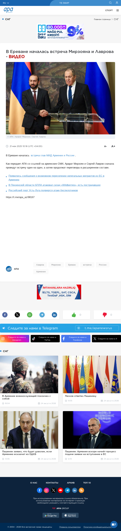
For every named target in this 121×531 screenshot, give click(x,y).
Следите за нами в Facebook (77, 338)
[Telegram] (67, 491)
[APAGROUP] (60, 508)
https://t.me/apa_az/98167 (20, 197)
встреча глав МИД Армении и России (52, 155)
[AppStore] (70, 515)
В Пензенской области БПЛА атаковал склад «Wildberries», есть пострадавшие (54, 185)
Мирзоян (56, 265)
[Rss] (81, 491)
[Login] (117, 2)
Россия (102, 265)
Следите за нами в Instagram (17, 338)
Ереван (72, 265)
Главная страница (102, 19)
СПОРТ (109, 10)
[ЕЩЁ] (117, 10)
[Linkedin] (74, 491)
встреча (87, 265)
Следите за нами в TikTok (47, 338)
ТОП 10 (87, 482)
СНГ (116, 19)
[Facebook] (39, 491)
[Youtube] (60, 491)
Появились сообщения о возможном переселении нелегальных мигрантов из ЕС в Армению (56, 177)
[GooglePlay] (50, 515)
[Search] (110, 3)
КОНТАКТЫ (52, 482)
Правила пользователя (70, 527)
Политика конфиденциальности (99, 527)
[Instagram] (46, 491)
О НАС (33, 482)
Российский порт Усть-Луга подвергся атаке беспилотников (43, 190)
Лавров (40, 265)
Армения (41, 271)
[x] (53, 491)
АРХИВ (71, 482)
